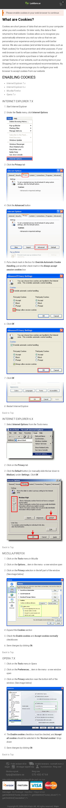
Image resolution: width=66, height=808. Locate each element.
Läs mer (41, 780)
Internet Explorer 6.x (16, 87)
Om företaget (17, 792)
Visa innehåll (60, 5)
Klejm (56, 806)
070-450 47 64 (40, 774)
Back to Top (8, 413)
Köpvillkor (29, 792)
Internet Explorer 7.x (16, 83)
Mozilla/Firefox (14, 91)
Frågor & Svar (39, 792)
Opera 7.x (11, 94)
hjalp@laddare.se (15, 774)
